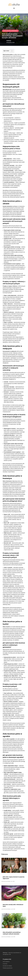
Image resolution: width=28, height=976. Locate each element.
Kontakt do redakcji (7, 965)
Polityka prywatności (7, 968)
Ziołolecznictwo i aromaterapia (10, 30)
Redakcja (8, 881)
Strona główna (6, 961)
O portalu (5, 963)
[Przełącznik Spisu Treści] (11, 51)
